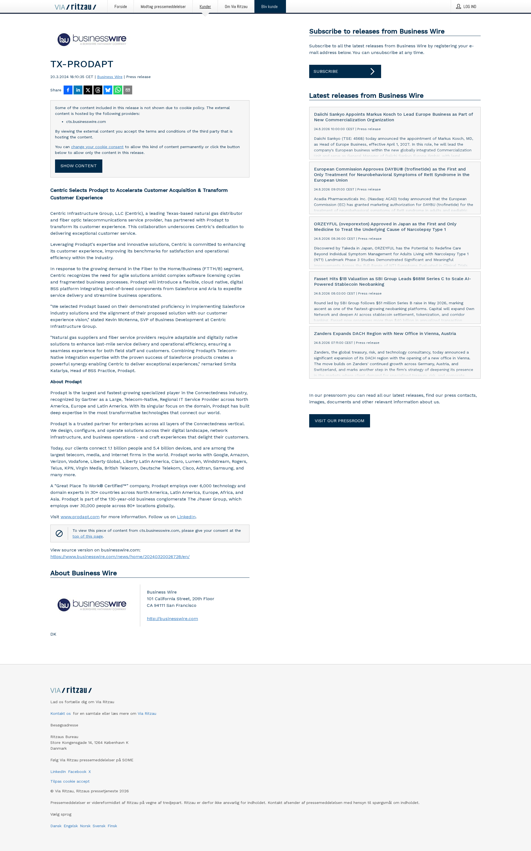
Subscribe (326, 71)
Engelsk (71, 826)
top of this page (87, 536)
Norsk (85, 826)
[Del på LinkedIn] (78, 91)
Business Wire (110, 76)
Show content (79, 165)
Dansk (55, 826)
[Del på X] (88, 91)
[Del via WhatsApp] (117, 91)
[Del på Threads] (97, 91)
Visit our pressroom (340, 420)
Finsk (112, 826)
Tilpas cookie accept (70, 781)
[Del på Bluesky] (107, 91)
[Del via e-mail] (127, 91)
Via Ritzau (147, 713)
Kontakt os (60, 713)
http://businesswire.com (172, 618)
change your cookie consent (97, 147)
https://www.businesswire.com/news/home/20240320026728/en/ (120, 556)
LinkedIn (186, 516)
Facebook (77, 771)
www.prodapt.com (80, 516)
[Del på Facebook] (68, 91)
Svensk (99, 826)
